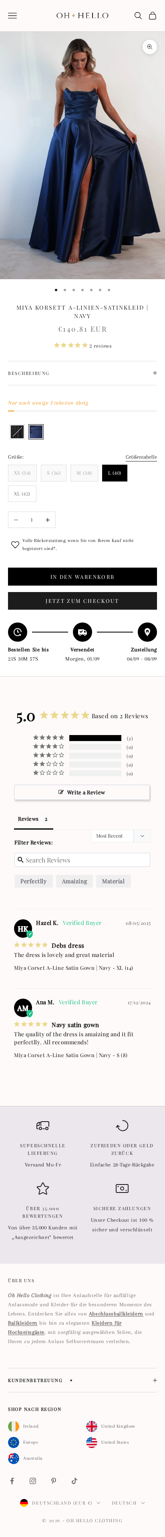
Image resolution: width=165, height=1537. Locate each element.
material (113, 881)
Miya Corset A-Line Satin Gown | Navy (62, 967)
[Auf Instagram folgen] (33, 1481)
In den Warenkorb (82, 576)
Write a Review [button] (86, 792)
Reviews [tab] (28, 818)
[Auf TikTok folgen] (74, 1481)
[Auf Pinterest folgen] (54, 1481)
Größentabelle (141, 457)
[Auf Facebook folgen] (12, 1481)
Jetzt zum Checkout (82, 600)
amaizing (74, 881)
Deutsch (124, 1503)
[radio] (16, 431)
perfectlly (33, 881)
